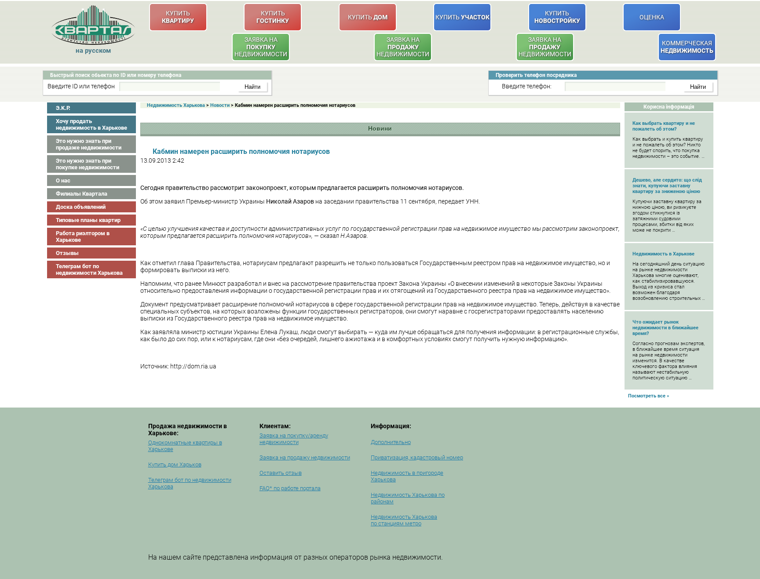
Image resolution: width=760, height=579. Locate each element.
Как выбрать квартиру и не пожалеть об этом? (663, 126)
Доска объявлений (81, 207)
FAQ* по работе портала (290, 488)
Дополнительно (391, 442)
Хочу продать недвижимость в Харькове (91, 124)
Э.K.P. (63, 108)
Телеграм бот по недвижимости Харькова (89, 269)
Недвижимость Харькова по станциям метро (404, 520)
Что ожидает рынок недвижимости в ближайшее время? (665, 327)
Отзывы (67, 253)
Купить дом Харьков (174, 464)
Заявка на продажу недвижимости (304, 457)
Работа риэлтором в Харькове (83, 236)
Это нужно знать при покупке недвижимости (87, 164)
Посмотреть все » (648, 396)
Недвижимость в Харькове (663, 254)
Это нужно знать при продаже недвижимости (88, 144)
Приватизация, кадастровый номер (417, 457)
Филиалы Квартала (81, 193)
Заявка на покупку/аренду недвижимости (293, 438)
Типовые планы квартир (88, 220)
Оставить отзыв (280, 473)
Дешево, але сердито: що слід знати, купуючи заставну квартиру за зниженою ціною (667, 185)
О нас (63, 180)
